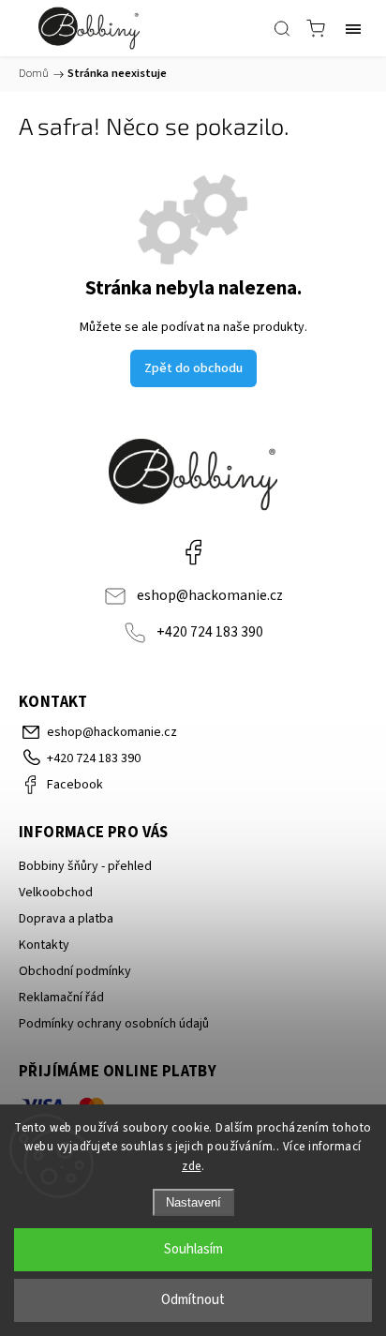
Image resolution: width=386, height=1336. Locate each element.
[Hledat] (282, 28)
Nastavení (193, 1202)
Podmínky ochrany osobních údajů (114, 1023)
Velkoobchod (56, 892)
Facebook (193, 552)
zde (191, 1166)
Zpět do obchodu (193, 368)
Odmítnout (193, 1300)
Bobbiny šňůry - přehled (85, 866)
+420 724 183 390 (209, 632)
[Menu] (353, 28)
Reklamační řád (61, 997)
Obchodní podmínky (75, 971)
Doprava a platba (66, 918)
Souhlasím (193, 1249)
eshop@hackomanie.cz (210, 595)
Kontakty (44, 945)
